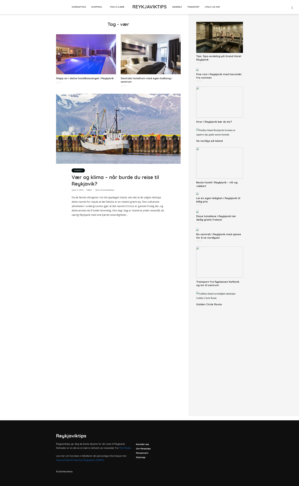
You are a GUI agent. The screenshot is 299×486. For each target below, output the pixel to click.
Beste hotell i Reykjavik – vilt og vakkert (216, 184)
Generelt (177, 7)
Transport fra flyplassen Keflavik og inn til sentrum (217, 283)
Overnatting (79, 7)
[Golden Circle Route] (219, 296)
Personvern (142, 453)
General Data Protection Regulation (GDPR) (80, 460)
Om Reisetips (143, 448)
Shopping (96, 7)
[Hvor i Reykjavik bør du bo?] (219, 102)
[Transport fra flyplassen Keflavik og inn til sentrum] (219, 262)
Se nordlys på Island (209, 140)
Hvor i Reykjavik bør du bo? (214, 121)
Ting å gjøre (117, 7)
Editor (89, 190)
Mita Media (125, 447)
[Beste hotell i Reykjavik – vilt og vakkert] (219, 162)
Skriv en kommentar (104, 190)
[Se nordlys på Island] (219, 132)
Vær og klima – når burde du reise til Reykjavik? (115, 180)
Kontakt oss (142, 444)
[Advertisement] (219, 357)
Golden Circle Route (209, 304)
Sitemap (140, 457)
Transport (193, 7)
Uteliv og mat (212, 7)
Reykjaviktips (149, 7)
